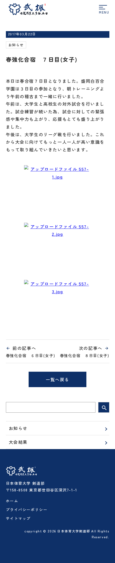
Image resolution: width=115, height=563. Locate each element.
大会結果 (18, 442)
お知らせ (16, 44)
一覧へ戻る (57, 379)
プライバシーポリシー (27, 509)
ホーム (12, 500)
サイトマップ (18, 518)
